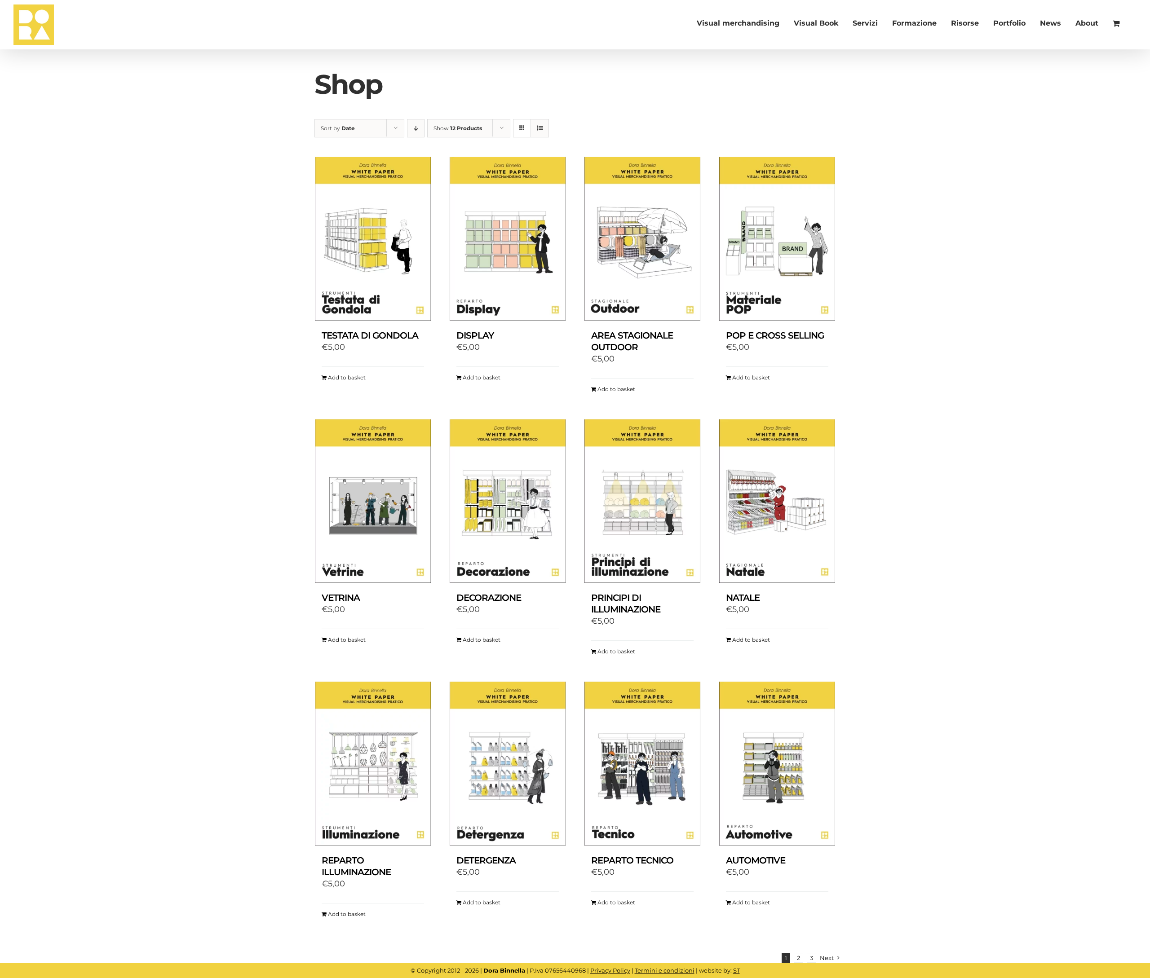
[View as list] (539, 128)
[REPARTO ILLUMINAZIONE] (373, 763)
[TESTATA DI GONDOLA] (373, 238)
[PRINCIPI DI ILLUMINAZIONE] (642, 501)
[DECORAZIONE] (508, 501)
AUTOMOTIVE (755, 860)
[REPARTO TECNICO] (642, 763)
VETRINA (341, 597)
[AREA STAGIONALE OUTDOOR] (642, 238)
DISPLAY (475, 335)
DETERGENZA (486, 860)
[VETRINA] (373, 501)
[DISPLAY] (508, 238)
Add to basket (347, 377)
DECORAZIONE (488, 597)
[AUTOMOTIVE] (777, 763)
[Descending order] (416, 128)
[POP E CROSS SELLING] (777, 238)
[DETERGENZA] (508, 763)
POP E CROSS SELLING (775, 335)
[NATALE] (777, 501)
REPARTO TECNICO (632, 860)
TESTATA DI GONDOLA (370, 335)
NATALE (743, 597)
